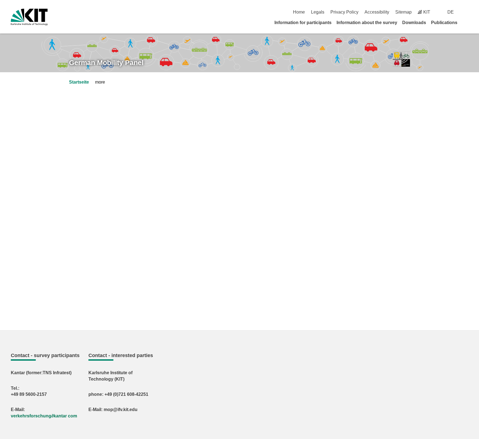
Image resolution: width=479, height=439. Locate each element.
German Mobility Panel (106, 62)
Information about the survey (367, 22)
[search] (466, 12)
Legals (317, 12)
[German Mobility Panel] (401, 59)
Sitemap (403, 12)
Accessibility (377, 12)
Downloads (414, 22)
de (450, 12)
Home (299, 12)
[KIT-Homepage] (29, 17)
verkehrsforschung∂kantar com (44, 416)
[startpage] (466, 22)
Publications (444, 22)
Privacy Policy (344, 12)
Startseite (79, 82)
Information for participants (303, 22)
